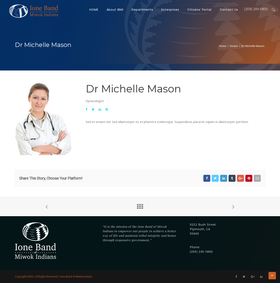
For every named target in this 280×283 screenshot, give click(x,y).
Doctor (234, 46)
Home (222, 46)
